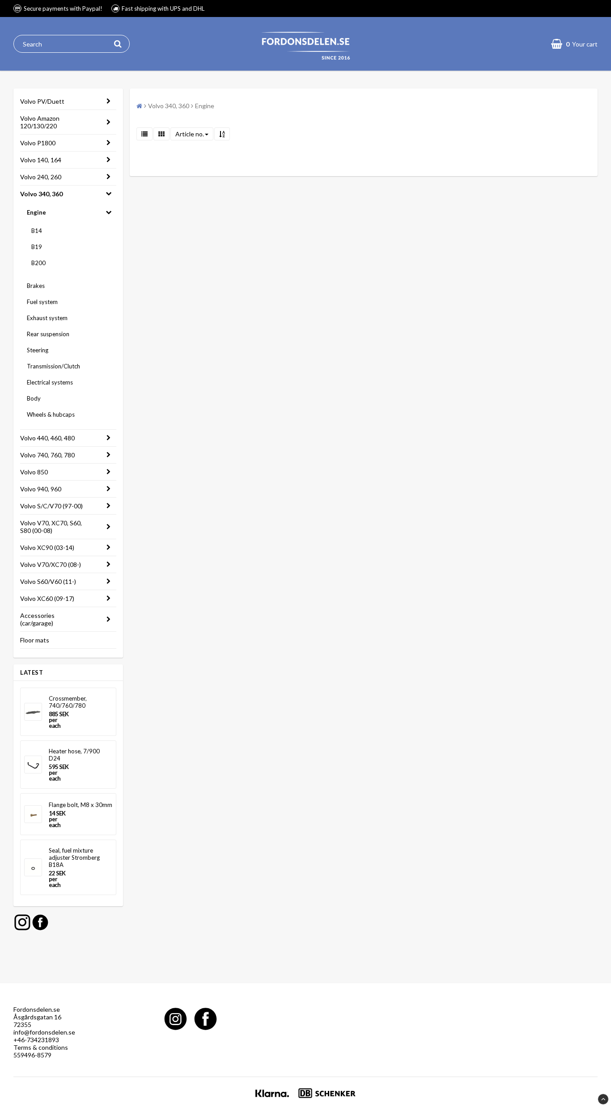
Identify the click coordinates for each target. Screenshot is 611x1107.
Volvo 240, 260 (40, 177)
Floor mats (34, 640)
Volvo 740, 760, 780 (47, 455)
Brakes (36, 285)
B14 (36, 230)
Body (34, 398)
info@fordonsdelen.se (44, 1032)
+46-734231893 (36, 1040)
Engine (36, 212)
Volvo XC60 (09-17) (47, 598)
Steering (37, 350)
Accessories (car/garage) (37, 619)
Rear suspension (48, 334)
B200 (38, 262)
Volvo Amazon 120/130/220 (39, 122)
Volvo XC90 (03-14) (47, 547)
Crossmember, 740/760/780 (68, 702)
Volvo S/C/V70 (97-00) (51, 506)
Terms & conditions (40, 1047)
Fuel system (42, 301)
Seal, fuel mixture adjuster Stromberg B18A (74, 857)
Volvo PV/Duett (42, 101)
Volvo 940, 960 (40, 489)
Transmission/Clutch (53, 366)
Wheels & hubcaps (51, 414)
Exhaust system (47, 317)
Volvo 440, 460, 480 (47, 438)
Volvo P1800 (37, 143)
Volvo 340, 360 (41, 194)
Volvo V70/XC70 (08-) (50, 564)
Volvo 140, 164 (40, 160)
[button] (574, 43)
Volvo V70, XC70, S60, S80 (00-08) (51, 526)
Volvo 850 (34, 472)
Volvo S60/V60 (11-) (48, 581)
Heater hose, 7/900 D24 (74, 755)
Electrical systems (50, 382)
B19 (36, 246)
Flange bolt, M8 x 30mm (80, 804)
